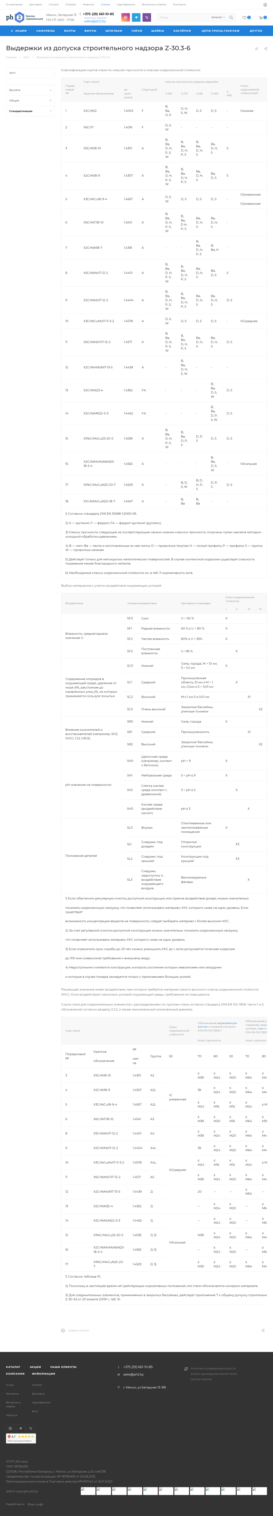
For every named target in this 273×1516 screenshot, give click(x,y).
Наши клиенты (63, 1366)
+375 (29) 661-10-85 (98, 14)
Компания (15, 1373)
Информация (43, 1373)
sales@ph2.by (95, 21)
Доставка (38, 1393)
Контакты (12, 1393)
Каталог (13, 1366)
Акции (35, 1366)
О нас (10, 1384)
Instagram (125, 17)
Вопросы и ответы (13, 1404)
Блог (35, 1411)
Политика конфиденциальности (213, 1368)
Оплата (37, 1384)
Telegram (136, 17)
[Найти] (231, 17)
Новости (11, 1415)
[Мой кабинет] (265, 5)
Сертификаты (41, 1402)
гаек (261, 1028)
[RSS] (256, 49)
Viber (146, 17)
